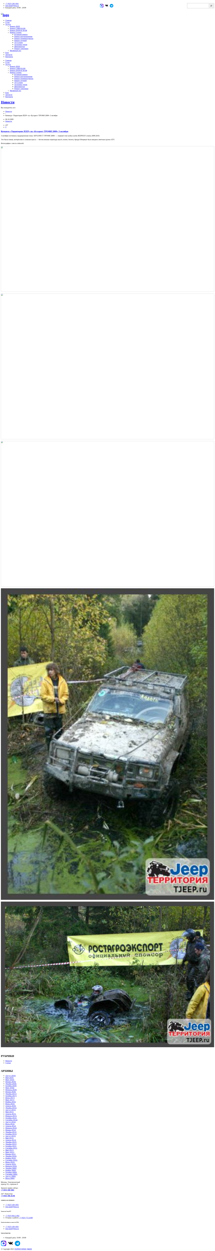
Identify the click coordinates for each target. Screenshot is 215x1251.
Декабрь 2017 (11, 1094)
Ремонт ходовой (20, 40)
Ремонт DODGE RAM (18, 30)
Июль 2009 (10, 1178)
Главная (8, 20)
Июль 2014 (10, 1124)
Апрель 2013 (10, 1140)
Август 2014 (10, 1122)
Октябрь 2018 (11, 1086)
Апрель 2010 (10, 1164)
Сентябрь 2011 (11, 1148)
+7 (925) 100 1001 (12, 4)
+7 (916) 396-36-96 (8, 1196)
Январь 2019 (10, 1082)
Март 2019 (9, 1080)
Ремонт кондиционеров (23, 36)
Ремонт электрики (21, 49)
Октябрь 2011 (10, 1146)
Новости (7, 102)
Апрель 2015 (10, 1114)
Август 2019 (10, 1076)
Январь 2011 (10, 1154)
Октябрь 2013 (11, 1134)
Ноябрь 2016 (10, 1102)
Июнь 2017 (10, 1098)
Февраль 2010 (11, 1166)
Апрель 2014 (10, 1126)
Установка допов (20, 45)
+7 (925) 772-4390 (26, 1218)
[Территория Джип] (5, 15)
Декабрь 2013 (11, 1132)
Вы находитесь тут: (8, 108)
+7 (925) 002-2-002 (12, 1216)
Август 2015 (10, 1110)
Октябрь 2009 (11, 1172)
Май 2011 (9, 1150)
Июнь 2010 (10, 1162)
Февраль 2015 (11, 1116)
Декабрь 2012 (11, 1142)
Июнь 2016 (10, 1104)
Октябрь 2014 (11, 1118)
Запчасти (8, 55)
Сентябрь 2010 (11, 1160)
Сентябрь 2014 (11, 1120)
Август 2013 (10, 1136)
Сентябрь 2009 (11, 1174)
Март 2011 (9, 1152)
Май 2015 (9, 1112)
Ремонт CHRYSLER (17, 28)
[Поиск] (211, 6)
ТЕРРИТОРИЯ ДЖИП (23, 1249)
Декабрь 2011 (10, 1144)
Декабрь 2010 (11, 1156)
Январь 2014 (10, 1130)
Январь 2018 (10, 1092)
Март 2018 (9, 1088)
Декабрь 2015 (11, 1108)
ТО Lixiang (18, 43)
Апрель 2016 (10, 1106)
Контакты (9, 57)
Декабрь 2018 (11, 1084)
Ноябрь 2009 (10, 1170)
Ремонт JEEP (15, 26)
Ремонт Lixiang (15, 32)
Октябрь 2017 (11, 1096)
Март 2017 (9, 1100)
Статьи (8, 1063)
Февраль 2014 (11, 1128)
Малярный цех (15, 51)
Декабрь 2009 (11, 1168)
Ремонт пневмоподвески (23, 38)
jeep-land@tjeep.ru (12, 6)
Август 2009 (10, 1176)
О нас (7, 22)
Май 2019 (9, 1078)
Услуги (8, 24)
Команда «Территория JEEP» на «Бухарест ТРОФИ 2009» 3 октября (34, 131)
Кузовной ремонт (21, 34)
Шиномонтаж (19, 47)
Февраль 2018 (11, 1090)
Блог (7, 53)
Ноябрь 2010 (10, 1158)
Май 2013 (9, 1138)
